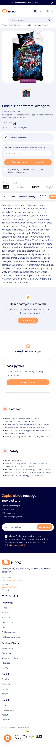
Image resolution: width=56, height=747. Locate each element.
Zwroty (5, 667)
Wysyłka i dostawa (10, 658)
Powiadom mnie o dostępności (28, 162)
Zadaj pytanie (28, 382)
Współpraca (7, 622)
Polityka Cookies (9, 632)
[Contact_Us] (7, 738)
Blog (4, 627)
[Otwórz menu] (5, 20)
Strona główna (7, 25)
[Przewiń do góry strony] (4, 197)
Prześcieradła (8, 710)
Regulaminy (7, 653)
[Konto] (35, 11)
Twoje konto (7, 648)
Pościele (5, 679)
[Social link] (3, 595)
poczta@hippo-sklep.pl (13, 580)
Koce (4, 705)
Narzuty (5, 714)
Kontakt (5, 612)
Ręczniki (5, 689)
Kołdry (5, 693)
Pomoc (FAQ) (8, 617)
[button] (27, 93)
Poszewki (6, 719)
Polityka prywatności (11, 637)
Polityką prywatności (15, 545)
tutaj (48, 436)
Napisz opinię (28, 320)
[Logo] (9, 11)
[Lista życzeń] (40, 11)
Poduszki (6, 684)
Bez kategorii (19, 25)
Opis (13, 196)
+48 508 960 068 (9, 587)
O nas (4, 607)
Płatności (6, 663)
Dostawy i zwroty (27, 196)
